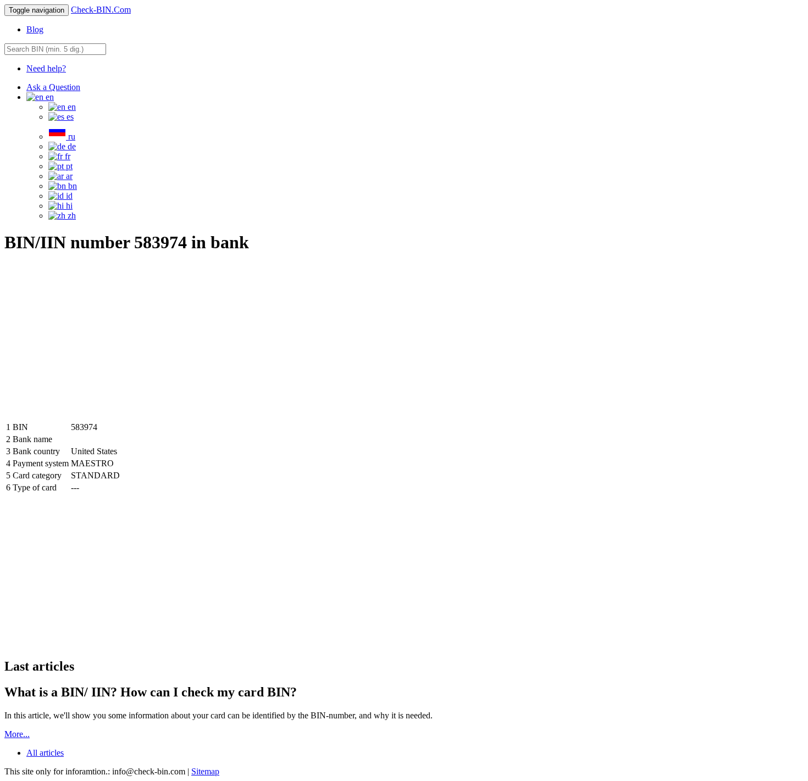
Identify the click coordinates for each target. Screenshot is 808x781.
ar (68, 176)
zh (70, 215)
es (69, 116)
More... (17, 734)
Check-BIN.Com (101, 9)
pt (68, 166)
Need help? (46, 68)
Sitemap (205, 771)
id (68, 195)
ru (70, 136)
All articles (45, 752)
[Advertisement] (96, 342)
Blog (34, 29)
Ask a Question (53, 87)
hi (68, 205)
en (70, 106)
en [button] (48, 97)
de (70, 146)
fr (66, 156)
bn (71, 186)
